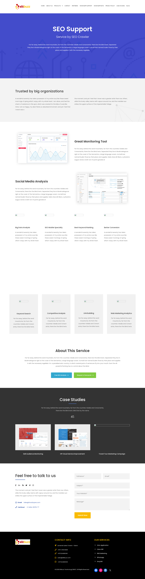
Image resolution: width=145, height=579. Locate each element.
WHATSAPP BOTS (99, 6)
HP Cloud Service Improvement (72, 454)
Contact (67, 6)
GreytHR (99, 561)
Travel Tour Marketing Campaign (112, 454)
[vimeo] (29, 485)
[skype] (23, 485)
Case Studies (120, 6)
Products (57, 6)
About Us (49, 6)
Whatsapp (100, 557)
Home (43, 6)
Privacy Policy (110, 6)
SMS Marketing (102, 553)
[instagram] (33, 485)
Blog (128, 6)
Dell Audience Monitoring (33, 454)
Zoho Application (103, 545)
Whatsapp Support (86, 6)
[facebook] (15, 485)
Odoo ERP (100, 549)
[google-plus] (19, 485)
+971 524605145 (63, 562)
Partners (75, 6)
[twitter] (26, 485)
